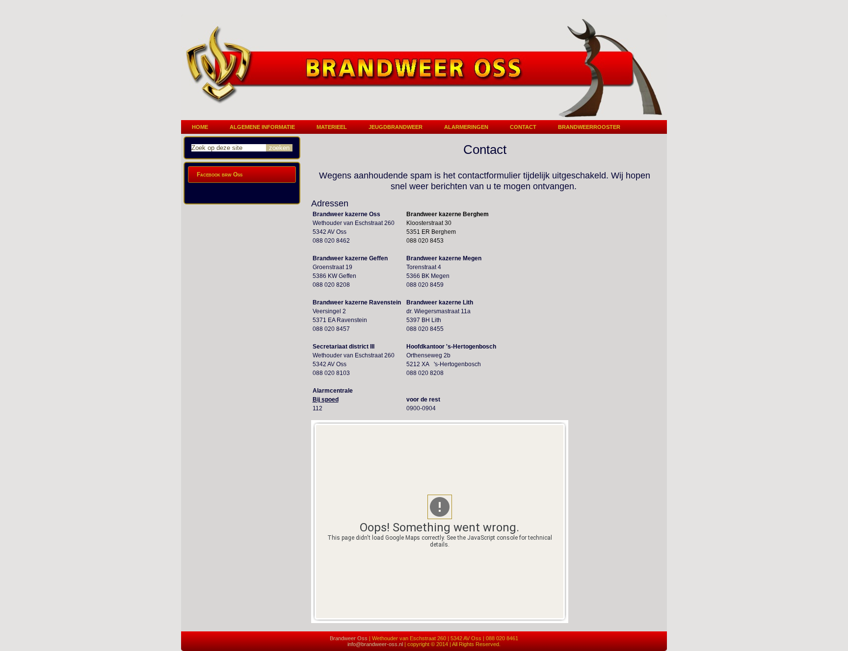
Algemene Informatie (262, 127)
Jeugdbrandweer (396, 127)
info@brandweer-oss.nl (375, 644)
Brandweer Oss (349, 638)
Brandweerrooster (589, 127)
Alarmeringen (466, 127)
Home (200, 127)
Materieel (332, 127)
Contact (523, 127)
